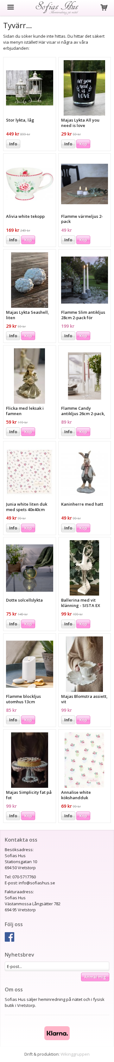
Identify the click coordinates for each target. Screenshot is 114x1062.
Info (13, 144)
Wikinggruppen (75, 1054)
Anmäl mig (95, 977)
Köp (83, 144)
